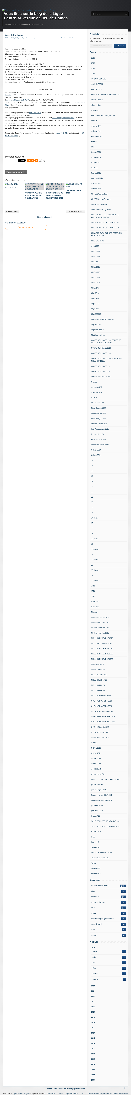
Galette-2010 (96, 450)
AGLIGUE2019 (96, 89)
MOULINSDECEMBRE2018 (101, 643)
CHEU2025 (95, 288)
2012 (93, 68)
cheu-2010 (95, 246)
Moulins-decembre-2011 (100, 628)
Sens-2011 (95, 842)
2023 (93, 996)
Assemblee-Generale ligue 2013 (103, 115)
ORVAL (94, 743)
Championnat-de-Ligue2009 (101, 210)
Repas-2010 (95, 816)
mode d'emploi (96, 924)
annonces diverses (98, 902)
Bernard (94, 142)
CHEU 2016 (95, 267)
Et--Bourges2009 (97, 403)
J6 (92, 544)
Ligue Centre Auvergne (21, 1094)
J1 (92, 460)
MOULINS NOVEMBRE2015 (101, 696)
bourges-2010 (96, 157)
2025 (93, 986)
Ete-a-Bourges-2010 (98, 408)
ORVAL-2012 (96, 758)
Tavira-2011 (95, 847)
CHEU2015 (95, 262)
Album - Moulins (97, 100)
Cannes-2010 (96, 173)
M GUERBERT (35, 113)
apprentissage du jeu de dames (102, 919)
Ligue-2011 (95, 602)
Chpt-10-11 (95, 304)
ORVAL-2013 (96, 764)
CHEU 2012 (95, 251)
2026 (93, 948)
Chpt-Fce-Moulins (97, 330)
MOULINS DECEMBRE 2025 (102, 659)
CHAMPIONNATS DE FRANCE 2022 (105, 228)
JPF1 (93, 586)
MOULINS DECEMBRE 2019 (102, 649)
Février (95, 973)
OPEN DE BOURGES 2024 (101, 701)
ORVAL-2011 (96, 753)
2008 (93, 1075)
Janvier (95, 979)
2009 (93, 1069)
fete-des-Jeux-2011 (98, 434)
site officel (45, 44)
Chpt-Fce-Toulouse (98, 335)
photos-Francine (97, 785)
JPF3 (93, 596)
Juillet (94, 952)
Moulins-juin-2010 (97, 664)
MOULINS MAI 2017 (98, 685)
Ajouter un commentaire (26, 227)
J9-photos (95, 581)
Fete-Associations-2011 (100, 429)
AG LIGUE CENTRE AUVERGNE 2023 (105, 95)
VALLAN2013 (96, 873)
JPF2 (93, 591)
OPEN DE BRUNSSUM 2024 (102, 711)
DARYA (94, 398)
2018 (93, 1022)
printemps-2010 (97, 811)
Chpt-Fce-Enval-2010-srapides (102, 319)
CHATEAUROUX (97, 241)
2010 (93, 58)
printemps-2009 (97, 805)
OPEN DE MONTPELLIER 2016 (103, 717)
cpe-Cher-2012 (96, 392)
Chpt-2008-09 (96, 314)
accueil (93, 935)
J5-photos (95, 539)
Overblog (81, 1089)
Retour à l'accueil (44, 217)
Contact (60, 1094)
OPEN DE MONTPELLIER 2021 (103, 722)
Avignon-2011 (96, 131)
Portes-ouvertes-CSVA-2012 (101, 800)
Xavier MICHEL (61, 133)
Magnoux (94, 612)
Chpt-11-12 (95, 309)
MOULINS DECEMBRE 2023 (102, 654)
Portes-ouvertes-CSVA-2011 (101, 795)
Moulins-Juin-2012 (98, 670)
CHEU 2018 (95, 272)
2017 (93, 1028)
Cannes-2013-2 (96, 189)
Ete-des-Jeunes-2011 (99, 424)
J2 (92, 471)
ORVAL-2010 (96, 748)
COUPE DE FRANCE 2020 (101, 353)
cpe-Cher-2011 (96, 387)
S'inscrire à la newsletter (16, 172)
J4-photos (95, 518)
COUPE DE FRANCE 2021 (101, 366)
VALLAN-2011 (96, 868)
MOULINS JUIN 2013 (99, 675)
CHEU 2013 (95, 257)
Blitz (93, 147)
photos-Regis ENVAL (99, 790)
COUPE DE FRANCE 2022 (101, 371)
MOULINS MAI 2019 (98, 690)
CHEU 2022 (95, 277)
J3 (92, 492)
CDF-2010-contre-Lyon (99, 194)
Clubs (93, 891)
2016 (93, 1033)
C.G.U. (83, 1094)
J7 (92, 554)
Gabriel (8, 95)
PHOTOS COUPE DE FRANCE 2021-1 (105, 779)
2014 (93, 1043)
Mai (93, 962)
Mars (94, 968)
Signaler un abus (72, 1094)
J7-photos (95, 560)
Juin (94, 957)
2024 (93, 991)
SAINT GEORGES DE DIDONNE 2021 (105, 821)
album (93, 913)
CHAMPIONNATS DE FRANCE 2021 (105, 223)
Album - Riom (96, 105)
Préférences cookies (121, 1094)
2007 (93, 1080)
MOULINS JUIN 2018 (99, 680)
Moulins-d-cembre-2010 (99, 617)
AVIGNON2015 (96, 136)
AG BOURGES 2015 (99, 79)
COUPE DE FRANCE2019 (101, 348)
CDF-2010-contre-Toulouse (101, 199)
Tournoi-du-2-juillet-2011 (100, 858)
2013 (93, 1049)
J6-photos (95, 549)
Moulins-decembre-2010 (100, 622)
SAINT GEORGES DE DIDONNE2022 (105, 826)
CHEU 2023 (95, 283)
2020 (93, 1012)
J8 (92, 565)
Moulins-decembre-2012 (100, 633)
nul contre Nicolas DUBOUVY (17, 100)
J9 (92, 575)
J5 (92, 523)
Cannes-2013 (96, 183)
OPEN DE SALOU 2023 (100, 732)
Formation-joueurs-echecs (100, 445)
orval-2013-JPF (96, 769)
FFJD (93, 908)
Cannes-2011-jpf (97, 178)
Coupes (94, 382)
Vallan (93, 863)
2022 (93, 1001)
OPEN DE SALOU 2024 (100, 738)
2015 (93, 1038)
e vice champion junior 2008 (63, 118)
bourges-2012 (96, 163)
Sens (93, 837)
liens (93, 930)
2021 (93, 1007)
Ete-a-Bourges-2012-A (99, 419)
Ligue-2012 (95, 607)
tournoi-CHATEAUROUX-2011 (102, 853)
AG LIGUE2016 (97, 84)
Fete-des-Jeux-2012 (98, 439)
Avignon (94, 121)
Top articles (51, 1094)
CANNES (94, 168)
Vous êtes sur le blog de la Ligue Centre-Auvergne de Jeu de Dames (36, 15)
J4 (92, 507)
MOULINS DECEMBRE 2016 (102, 638)
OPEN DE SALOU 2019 (100, 727)
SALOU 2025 (96, 832)
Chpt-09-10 (95, 293)
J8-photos (95, 570)
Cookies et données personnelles (100, 1094)
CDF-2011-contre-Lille (99, 204)
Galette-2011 (96, 455)
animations (95, 110)
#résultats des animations (77, 38)
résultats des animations (100, 886)
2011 (93, 1059)
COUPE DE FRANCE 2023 (101, 377)
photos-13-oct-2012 (98, 774)
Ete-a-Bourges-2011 (98, 413)
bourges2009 (96, 152)
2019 (93, 1017)
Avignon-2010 (96, 126)
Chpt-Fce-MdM (96, 325)
